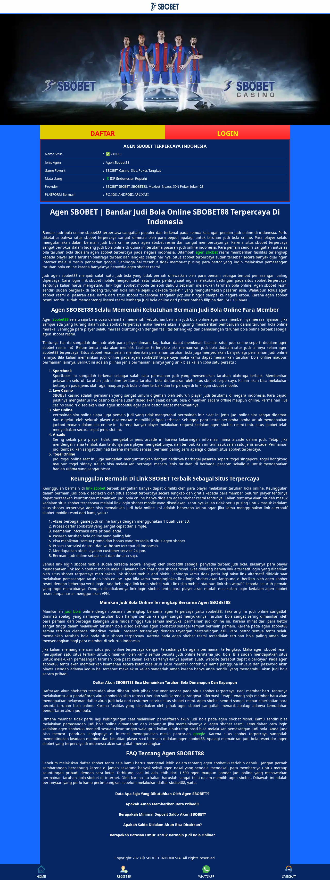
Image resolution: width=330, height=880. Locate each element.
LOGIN (227, 133)
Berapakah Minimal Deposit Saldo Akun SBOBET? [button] (162, 814)
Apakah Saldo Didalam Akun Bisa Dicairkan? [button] (162, 824)
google (199, 733)
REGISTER (124, 876)
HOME (41, 876)
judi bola (73, 611)
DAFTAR (102, 133)
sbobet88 (61, 319)
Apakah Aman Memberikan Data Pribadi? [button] (162, 804)
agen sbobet (207, 252)
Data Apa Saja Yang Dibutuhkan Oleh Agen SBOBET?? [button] (162, 793)
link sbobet (95, 488)
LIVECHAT (289, 876)
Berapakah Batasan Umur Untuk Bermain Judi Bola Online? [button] (162, 834)
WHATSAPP (206, 876)
